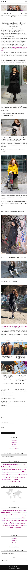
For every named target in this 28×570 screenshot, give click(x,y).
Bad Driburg (13, 464)
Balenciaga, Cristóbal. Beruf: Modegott (7, 356)
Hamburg (24, 469)
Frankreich (14, 469)
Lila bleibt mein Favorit (21, 390)
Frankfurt (9, 469)
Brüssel (14, 467)
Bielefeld (7, 467)
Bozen (12, 467)
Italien (13, 472)
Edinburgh (4, 469)
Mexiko (19, 474)
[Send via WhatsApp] (23, 383)
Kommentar (3, 405)
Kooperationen (14, 442)
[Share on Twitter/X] (22, 383)
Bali (18, 464)
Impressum (14, 446)
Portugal (16, 477)
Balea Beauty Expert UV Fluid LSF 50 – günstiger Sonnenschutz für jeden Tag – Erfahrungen (21, 378)
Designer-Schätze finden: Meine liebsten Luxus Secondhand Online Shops (7, 377)
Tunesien (10, 481)
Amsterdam (6, 464)
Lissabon (3, 474)
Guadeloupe (20, 469)
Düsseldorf (20, 467)
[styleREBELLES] (14, 5)
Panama (8, 477)
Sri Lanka (21, 479)
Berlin (3, 467)
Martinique (15, 474)
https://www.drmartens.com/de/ (7, 336)
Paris (12, 477)
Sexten (8, 479)
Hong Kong (5, 472)
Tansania (25, 479)
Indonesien (10, 472)
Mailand (11, 474)
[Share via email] (18, 383)
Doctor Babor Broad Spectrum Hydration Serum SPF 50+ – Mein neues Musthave (20, 358)
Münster (22, 474)
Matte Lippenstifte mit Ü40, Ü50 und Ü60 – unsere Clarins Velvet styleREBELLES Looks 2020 (7, 392)
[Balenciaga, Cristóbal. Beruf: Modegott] (7, 348)
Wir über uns (14, 440)
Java (18, 472)
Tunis (14, 481)
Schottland (4, 479)
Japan (16, 472)
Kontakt (14, 444)
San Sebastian (21, 477)
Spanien (16, 479)
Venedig (17, 481)
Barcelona (20, 464)
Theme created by (14, 568)
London (7, 474)
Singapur (12, 479)
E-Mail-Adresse (4, 422)
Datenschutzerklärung (14, 448)
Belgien (24, 464)
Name (2, 417)
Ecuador (25, 467)
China (17, 467)
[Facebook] (3, 1)
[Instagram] (1, 1)
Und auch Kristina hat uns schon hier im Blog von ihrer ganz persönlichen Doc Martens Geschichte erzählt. (14, 49)
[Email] (5, 1)
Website (2, 427)
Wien (20, 481)
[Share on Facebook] (20, 383)
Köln (24, 472)
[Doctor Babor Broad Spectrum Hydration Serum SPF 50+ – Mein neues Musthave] (20, 348)
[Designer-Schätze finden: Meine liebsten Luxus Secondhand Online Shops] (7, 367)
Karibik (20, 472)
